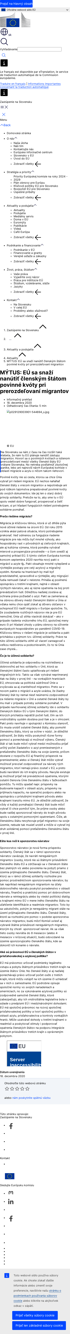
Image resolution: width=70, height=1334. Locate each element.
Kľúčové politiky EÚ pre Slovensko (36, 185)
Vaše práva (21, 273)
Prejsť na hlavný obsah (16, 3)
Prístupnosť (14, 1163)
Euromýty (20, 222)
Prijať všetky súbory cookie (35, 1315)
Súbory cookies (17, 1254)
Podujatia (20, 213)
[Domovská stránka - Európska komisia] (15, 20)
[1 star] (7, 1088)
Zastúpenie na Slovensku (23, 330)
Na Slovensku (22, 304)
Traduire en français (12, 83)
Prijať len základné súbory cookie (39, 1325)
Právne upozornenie (19, 1260)
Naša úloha (21, 142)
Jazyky (18, 286)
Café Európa (22, 231)
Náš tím (18, 145)
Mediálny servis (23, 216)
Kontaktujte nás (23, 149)
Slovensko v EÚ (24, 155)
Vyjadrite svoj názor (26, 277)
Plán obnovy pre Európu (29, 182)
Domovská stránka (19, 133)
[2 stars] (9, 1088)
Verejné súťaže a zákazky (30, 256)
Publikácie (20, 225)
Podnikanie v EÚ (24, 249)
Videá (17, 228)
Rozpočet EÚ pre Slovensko (32, 188)
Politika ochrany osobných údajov (28, 1257)
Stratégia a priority (19, 172)
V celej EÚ (20, 307)
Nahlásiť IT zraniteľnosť (22, 1248)
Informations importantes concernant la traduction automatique (30, 85)
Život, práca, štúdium (20, 269)
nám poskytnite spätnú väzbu (31, 1097)
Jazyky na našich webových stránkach (31, 1251)
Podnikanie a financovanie (23, 245)
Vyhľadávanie (8, 49)
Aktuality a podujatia (20, 205)
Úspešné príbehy (24, 191)
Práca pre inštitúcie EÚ (28, 280)
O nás (10, 138)
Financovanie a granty (28, 252)
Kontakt (12, 300)
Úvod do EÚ (21, 158)
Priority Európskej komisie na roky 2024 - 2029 (40, 178)
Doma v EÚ (21, 219)
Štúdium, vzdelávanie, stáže (31, 283)
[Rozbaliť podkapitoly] (17, 138)
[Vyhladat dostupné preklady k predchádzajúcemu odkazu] (22, 564)
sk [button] (10, 35)
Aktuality (19, 210)
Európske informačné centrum (33, 152)
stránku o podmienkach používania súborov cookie (37, 1295)
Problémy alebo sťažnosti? (31, 310)
